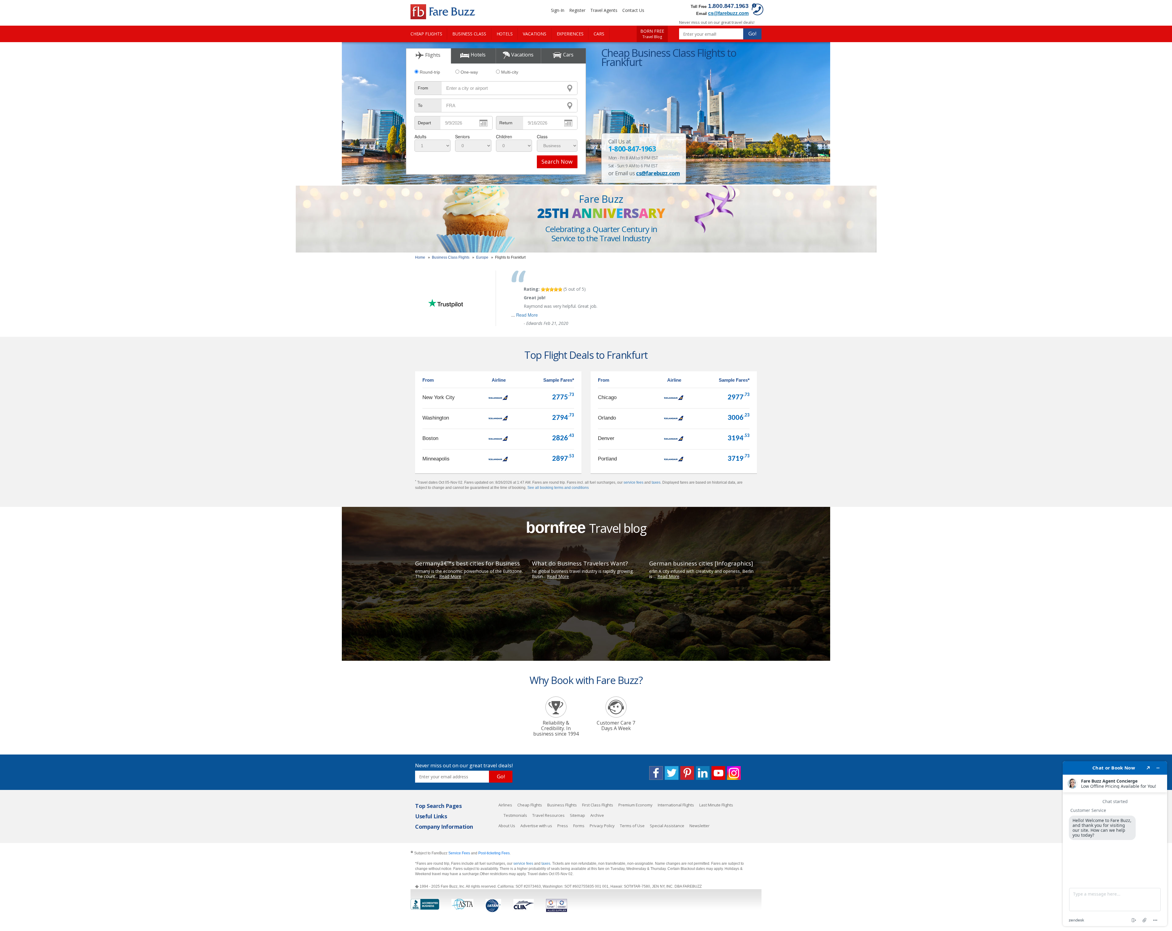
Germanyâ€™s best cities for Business (467, 563)
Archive (597, 815)
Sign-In (557, 10)
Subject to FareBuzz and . (461, 853)
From (423, 87)
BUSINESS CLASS (469, 34)
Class (542, 136)
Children (504, 136)
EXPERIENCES (570, 34)
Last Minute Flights (716, 805)
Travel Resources (548, 815)
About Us (506, 825)
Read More (527, 315)
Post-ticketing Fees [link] (494, 853)
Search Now (557, 161)
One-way (469, 72)
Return (505, 122)
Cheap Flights (529, 805)
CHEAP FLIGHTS (426, 34)
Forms (578, 825)
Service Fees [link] (459, 853)
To (420, 105)
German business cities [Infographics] (701, 563)
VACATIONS (534, 34)
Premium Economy (635, 805)
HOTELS (505, 34)
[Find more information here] (1115, 843)
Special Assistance (667, 825)
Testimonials (515, 815)
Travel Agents (603, 10)
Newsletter (699, 825)
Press (562, 825)
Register (577, 10)
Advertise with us (536, 825)
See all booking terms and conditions (558, 488)
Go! (752, 33)
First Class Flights (597, 805)
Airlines (505, 805)
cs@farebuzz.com (728, 13)
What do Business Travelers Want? (580, 563)
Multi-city (509, 72)
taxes (656, 482)
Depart (424, 122)
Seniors (462, 136)
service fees (633, 482)
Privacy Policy (602, 825)
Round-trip (430, 72)
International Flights (676, 805)
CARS (599, 34)
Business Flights (562, 805)
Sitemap (577, 815)
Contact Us (633, 10)
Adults (420, 136)
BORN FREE (652, 33)
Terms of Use (632, 825)
